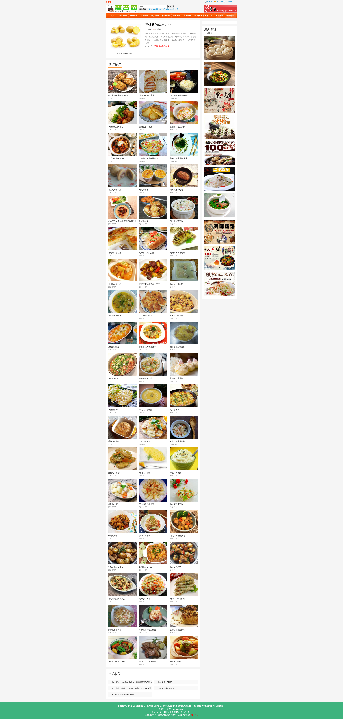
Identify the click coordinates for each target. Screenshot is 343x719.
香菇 (174, 9)
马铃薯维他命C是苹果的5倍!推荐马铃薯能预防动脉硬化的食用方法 (130, 682)
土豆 (149, 9)
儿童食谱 (144, 16)
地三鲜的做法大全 (219, 258)
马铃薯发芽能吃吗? (166, 688)
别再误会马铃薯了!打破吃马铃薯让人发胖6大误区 (129, 688)
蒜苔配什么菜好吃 (219, 74)
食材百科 (208, 16)
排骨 (157, 9)
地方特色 (198, 16)
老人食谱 (155, 16)
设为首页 (210, 1)
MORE (209, 33)
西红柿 (161, 9)
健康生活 (219, 16)
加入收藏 (220, 1)
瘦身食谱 (187, 16)
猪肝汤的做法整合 (219, 205)
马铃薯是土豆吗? (165, 682)
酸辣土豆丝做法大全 (219, 284)
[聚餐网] (122, 8)
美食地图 (229, 1)
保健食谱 (166, 16)
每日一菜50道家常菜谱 (219, 100)
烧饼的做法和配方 (219, 232)
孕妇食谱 (133, 16)
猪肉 (165, 9)
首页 (112, 16)
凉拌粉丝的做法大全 (219, 179)
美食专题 (230, 16)
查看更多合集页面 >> (125, 53)
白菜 (153, 9)
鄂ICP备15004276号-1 (182, 712)
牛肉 (168, 9)
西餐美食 (176, 16)
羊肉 (171, 9)
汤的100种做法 (219, 153)
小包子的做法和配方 (219, 48)
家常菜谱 (123, 16)
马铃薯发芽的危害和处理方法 (124, 694)
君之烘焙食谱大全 (219, 127)
